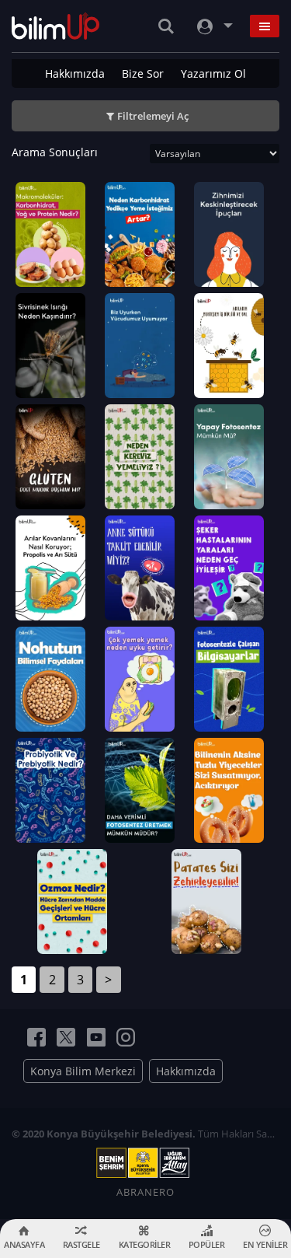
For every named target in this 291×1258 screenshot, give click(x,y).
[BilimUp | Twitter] (66, 1037)
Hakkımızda (75, 73)
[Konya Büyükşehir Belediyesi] (146, 1163)
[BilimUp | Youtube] (96, 1037)
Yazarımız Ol (213, 73)
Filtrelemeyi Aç (153, 116)
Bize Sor (143, 73)
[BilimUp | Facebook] (36, 1037)
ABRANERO (145, 1192)
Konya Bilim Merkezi (83, 1071)
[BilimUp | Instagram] (126, 1037)
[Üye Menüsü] (213, 26)
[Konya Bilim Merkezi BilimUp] (55, 26)
